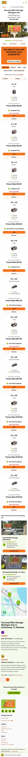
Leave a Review (14, 693)
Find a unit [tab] (5, 67)
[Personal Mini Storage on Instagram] (9, 711)
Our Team (4, 739)
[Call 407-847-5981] (23, 2)
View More (14, 100)
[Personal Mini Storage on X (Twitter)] (6, 711)
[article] (14, 537)
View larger (5, 35)
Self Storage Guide (6, 729)
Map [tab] (24, 67)
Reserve (14, 118)
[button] (4, 544)
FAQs (2, 730)
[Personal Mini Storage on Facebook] (2, 711)
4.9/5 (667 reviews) (17, 40)
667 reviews (18, 675)
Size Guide (20, 74)
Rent (14, 115)
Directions (13, 44)
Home (4, 7)
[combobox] (21, 78)
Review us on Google (14, 61)
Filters (6, 78)
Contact (22, 44)
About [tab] (19, 67)
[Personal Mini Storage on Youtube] (13, 711)
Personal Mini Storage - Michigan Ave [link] (18, 7)
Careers (3, 741)
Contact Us (4, 727)
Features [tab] (13, 67)
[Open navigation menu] (26, 2)
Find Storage (4, 718)
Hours (5, 44)
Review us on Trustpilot (7, 744)
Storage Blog (4, 742)
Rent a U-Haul (8, 70)
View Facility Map (19, 70)
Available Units (14, 551)
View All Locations (7, 720)
